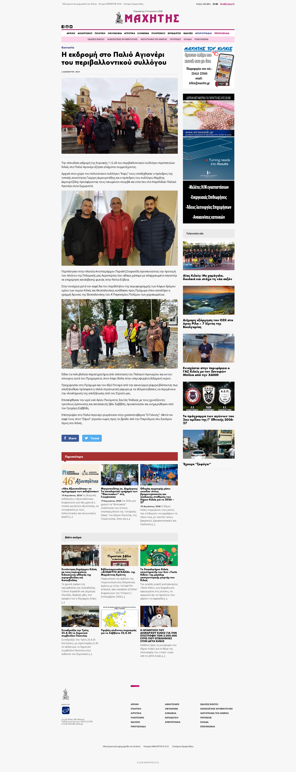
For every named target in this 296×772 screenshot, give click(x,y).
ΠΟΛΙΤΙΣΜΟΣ (158, 33)
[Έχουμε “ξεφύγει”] (209, 444)
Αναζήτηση (226, 3)
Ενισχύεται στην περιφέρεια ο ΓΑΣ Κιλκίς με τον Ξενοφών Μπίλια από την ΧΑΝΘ (206, 371)
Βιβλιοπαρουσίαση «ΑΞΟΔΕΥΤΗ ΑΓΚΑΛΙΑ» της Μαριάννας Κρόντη (118, 571)
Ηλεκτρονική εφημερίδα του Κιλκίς (79, 3)
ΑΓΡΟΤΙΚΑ (129, 33)
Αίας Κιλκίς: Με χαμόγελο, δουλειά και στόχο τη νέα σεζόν (207, 277)
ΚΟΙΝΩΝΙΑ (143, 33)
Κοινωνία (67, 47)
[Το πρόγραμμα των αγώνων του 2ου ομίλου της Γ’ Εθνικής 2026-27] (209, 396)
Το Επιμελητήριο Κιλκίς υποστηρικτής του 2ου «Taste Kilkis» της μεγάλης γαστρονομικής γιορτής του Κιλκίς (158, 574)
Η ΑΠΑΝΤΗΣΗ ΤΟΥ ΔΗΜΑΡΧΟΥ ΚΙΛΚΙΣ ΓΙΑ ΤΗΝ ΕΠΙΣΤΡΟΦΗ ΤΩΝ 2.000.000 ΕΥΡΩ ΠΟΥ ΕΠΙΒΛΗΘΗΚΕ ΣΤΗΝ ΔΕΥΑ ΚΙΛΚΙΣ (158, 635)
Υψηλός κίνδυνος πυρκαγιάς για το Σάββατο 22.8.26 (118, 631)
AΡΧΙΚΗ (71, 33)
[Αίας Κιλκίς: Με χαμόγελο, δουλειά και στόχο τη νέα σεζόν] (209, 255)
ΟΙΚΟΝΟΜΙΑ (115, 33)
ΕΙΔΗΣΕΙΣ (188, 33)
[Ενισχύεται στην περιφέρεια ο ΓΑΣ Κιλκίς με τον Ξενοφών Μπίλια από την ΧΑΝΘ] (209, 348)
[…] (70, 516)
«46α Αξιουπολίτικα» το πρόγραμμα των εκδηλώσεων (80, 490)
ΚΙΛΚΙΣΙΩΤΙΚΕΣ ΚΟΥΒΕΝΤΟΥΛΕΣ (122, 39)
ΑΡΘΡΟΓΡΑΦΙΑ (203, 33)
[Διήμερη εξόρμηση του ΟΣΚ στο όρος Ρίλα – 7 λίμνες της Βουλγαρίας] (209, 300)
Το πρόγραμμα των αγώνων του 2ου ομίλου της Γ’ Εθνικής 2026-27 (208, 419)
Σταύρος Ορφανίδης (133, 3)
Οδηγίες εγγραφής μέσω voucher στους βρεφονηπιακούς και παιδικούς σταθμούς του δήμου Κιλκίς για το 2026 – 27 (157, 495)
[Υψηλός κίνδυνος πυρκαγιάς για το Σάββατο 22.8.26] (120, 616)
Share (72, 438)
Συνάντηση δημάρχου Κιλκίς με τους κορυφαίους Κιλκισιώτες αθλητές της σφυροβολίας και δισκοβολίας (79, 574)
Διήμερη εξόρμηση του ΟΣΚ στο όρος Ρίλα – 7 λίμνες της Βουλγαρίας (208, 323)
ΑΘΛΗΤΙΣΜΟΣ (85, 33)
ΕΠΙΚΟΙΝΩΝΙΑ (201, 39)
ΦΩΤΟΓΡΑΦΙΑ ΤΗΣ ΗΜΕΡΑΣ (154, 39)
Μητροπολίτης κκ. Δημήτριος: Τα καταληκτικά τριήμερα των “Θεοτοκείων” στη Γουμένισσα (119, 492)
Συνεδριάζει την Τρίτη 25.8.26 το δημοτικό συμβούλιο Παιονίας (74, 632)
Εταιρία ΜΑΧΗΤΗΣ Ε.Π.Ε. (110, 3)
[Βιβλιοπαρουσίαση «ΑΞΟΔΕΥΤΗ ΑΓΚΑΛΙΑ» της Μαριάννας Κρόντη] (120, 555)
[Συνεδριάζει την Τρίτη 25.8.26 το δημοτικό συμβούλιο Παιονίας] (80, 616)
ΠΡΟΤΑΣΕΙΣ (175, 39)
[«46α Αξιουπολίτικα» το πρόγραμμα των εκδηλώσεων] (80, 474)
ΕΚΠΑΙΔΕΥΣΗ (174, 33)
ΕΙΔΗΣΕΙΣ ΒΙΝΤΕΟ (96, 39)
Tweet (94, 438)
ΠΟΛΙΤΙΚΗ (100, 33)
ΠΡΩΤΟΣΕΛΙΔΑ (221, 33)
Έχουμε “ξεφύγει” (197, 463)
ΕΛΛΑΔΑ (188, 39)
